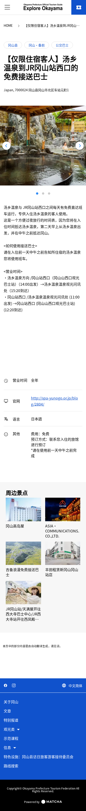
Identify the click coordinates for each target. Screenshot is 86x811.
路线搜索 (11, 766)
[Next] (79, 146)
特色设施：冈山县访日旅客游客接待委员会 (38, 757)
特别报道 (11, 720)
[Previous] (6, 146)
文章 (7, 711)
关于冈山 (11, 702)
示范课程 (11, 738)
